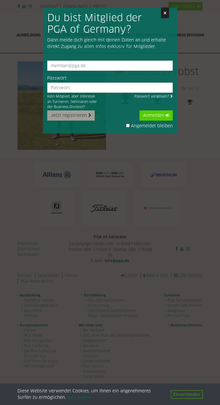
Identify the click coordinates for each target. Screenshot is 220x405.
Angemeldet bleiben (151, 125)
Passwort (57, 78)
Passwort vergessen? (152, 96)
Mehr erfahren (79, 398)
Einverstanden (186, 394)
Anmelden (154, 115)
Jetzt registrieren (69, 115)
